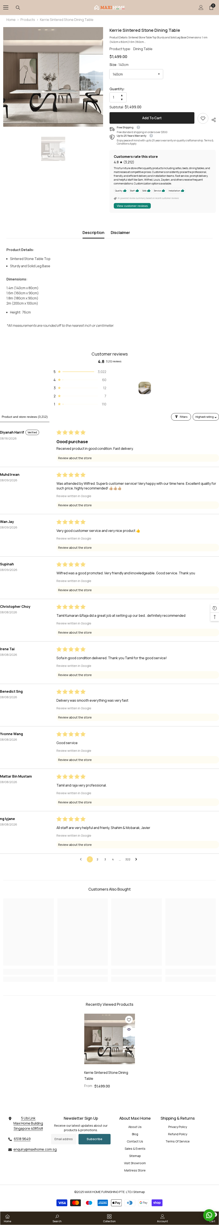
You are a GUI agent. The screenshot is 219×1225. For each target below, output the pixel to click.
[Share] (212, 119)
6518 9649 (22, 1138)
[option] (53, 77)
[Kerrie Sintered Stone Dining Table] (109, 1039)
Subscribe (94, 1139)
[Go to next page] (137, 859)
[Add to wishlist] (129, 1019)
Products (28, 19)
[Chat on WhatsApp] (209, 1215)
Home (11, 19)
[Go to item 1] (145, 388)
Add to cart (152, 118)
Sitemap (139, 1192)
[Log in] (201, 7)
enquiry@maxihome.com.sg (35, 1149)
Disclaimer (120, 232)
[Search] (18, 7)
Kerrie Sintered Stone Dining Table (106, 1075)
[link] (203, 118)
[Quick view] (129, 1029)
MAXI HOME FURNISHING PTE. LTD (108, 1192)
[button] (79, 371)
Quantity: (117, 89)
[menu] (5, 7)
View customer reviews (132, 206)
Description (93, 232)
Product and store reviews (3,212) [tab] (25, 416)
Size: (119, 64)
